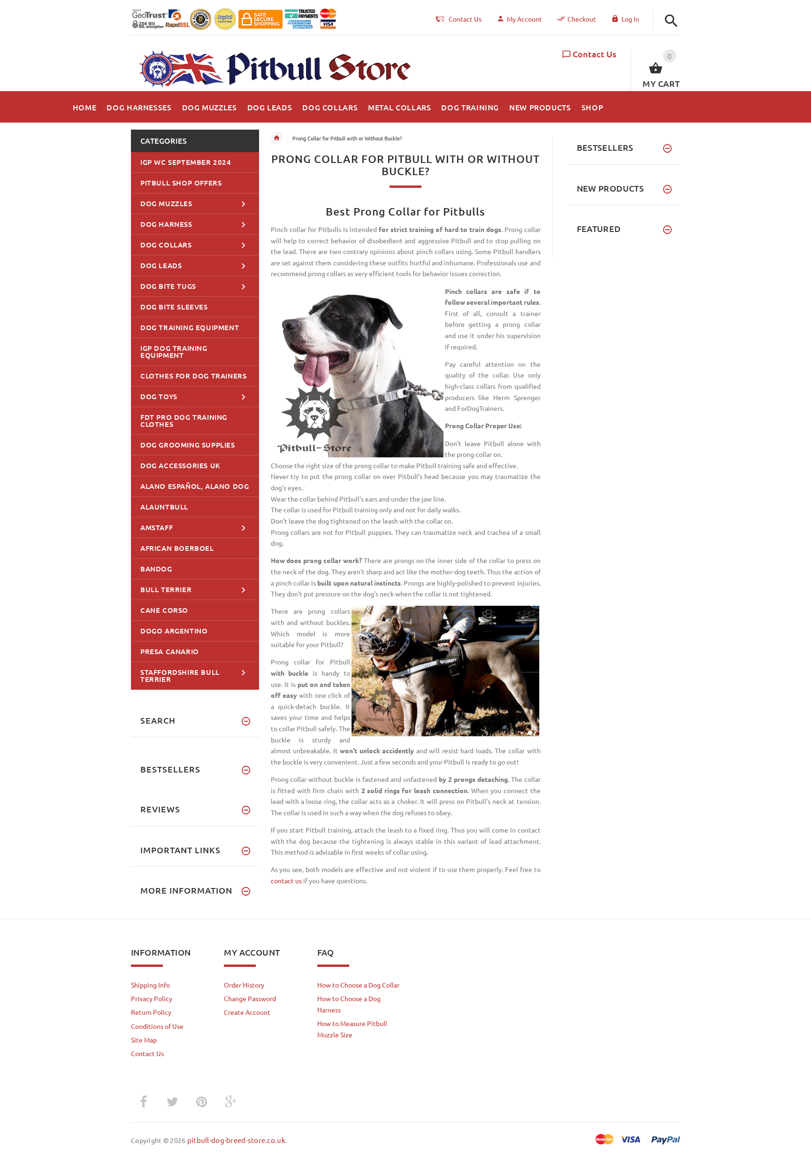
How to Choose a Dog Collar (358, 984)
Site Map (144, 1039)
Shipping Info (150, 984)
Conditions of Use (157, 1026)
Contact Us (594, 53)
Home (277, 138)
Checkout (581, 19)
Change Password (250, 998)
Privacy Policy (151, 998)
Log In (630, 19)
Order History (244, 984)
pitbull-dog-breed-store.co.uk (236, 1139)
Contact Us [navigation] (465, 19)
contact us (286, 880)
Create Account (247, 1012)
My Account (524, 19)
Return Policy (151, 1012)
